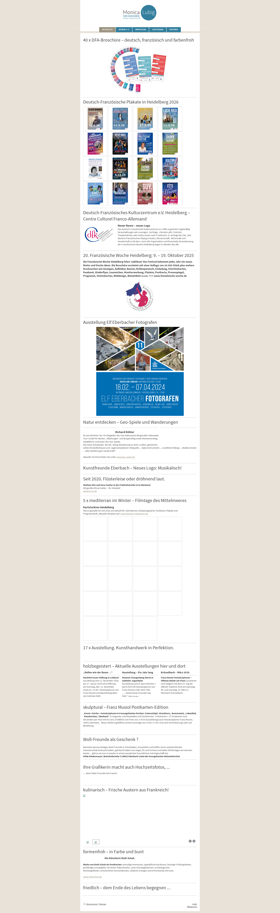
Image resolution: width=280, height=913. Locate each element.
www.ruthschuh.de (92, 876)
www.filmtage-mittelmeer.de (134, 513)
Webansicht (192, 907)
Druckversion (92, 904)
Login (194, 904)
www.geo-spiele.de (125, 457)
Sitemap (102, 904)
